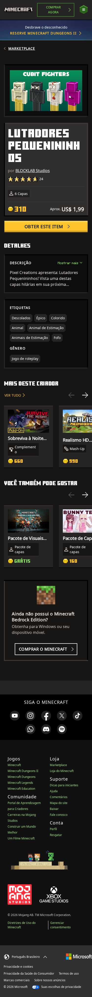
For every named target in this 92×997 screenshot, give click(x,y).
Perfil (53, 829)
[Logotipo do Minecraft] (20, 9)
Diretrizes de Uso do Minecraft (22, 925)
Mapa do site (58, 803)
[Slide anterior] (71, 395)
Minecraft (14, 765)
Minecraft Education (21, 789)
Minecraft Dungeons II (23, 771)
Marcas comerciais (17, 980)
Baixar (54, 809)
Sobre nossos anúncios (50, 980)
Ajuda (54, 791)
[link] (15, 716)
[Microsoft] (79, 956)
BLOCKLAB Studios (32, 170)
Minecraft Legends (20, 783)
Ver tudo (12, 395)
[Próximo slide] (85, 395)
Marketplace (21, 48)
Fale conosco (58, 815)
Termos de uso (69, 973)
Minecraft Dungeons (22, 777)
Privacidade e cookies (18, 966)
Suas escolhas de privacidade (60, 987)
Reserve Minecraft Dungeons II (43, 33)
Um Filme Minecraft (21, 838)
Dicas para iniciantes (64, 785)
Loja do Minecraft (62, 771)
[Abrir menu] (83, 10)
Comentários (58, 797)
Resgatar (56, 835)
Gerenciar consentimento (60, 925)
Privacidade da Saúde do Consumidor (29, 973)
